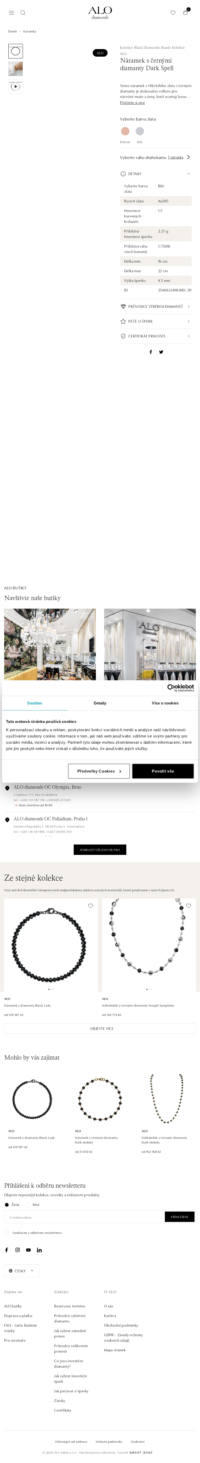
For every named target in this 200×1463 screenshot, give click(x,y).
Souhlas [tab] (34, 703)
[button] (132, 102)
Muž (36, 1204)
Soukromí (138, 1441)
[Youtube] (28, 1250)
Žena (15, 1204)
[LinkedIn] (39, 1250)
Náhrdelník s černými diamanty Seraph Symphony (138, 1005)
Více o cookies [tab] (165, 703)
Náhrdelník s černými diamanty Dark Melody (164, 1139)
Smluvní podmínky (109, 1441)
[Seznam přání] (173, 12)
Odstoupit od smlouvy (71, 1441)
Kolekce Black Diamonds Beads (145, 47)
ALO (100, 52)
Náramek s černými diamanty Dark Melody (96, 1139)
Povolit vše (163, 771)
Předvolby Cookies (96, 771)
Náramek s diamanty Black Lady (27, 1005)
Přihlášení (179, 1216)
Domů (12, 31)
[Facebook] (6, 1250)
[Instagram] (17, 1250)
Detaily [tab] (100, 703)
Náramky (29, 31)
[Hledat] (23, 13)
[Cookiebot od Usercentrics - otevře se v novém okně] (171, 688)
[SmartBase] (140, 1453)
